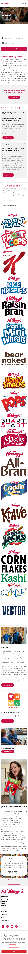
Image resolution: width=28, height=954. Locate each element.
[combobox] (14, 38)
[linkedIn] (12, 926)
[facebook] (3, 926)
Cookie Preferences (14, 879)
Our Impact (4, 899)
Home (2, 908)
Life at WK (4, 911)
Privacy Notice (12, 944)
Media (3, 903)
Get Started (14, 97)
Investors (4, 901)
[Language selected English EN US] (24, 3)
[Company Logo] (7, 3)
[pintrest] (7, 926)
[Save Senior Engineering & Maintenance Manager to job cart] (24, 112)
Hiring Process (5, 920)
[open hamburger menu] (2, 3)
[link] (7, 685)
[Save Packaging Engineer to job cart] (24, 144)
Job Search (4, 914)
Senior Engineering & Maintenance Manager (9, 113)
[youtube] (16, 926)
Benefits (3, 917)
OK (14, 951)
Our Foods (4, 898)
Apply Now (8, 137)
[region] (14, 942)
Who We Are (4, 896)
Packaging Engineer (8, 144)
